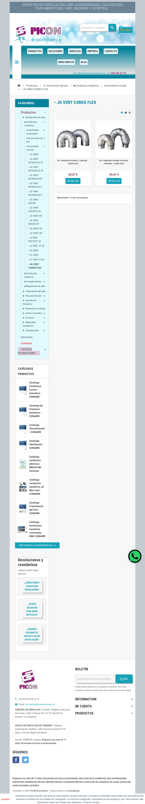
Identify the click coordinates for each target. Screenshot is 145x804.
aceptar (5, 799)
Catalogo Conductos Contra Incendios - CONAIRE (35, 389)
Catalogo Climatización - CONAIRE (37, 428)
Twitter (25, 760)
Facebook (16, 760)
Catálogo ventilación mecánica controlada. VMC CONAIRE (37, 529)
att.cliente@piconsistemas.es (40, 704)
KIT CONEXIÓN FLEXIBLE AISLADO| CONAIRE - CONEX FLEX (114, 162)
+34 (116, 73)
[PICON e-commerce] (38, 33)
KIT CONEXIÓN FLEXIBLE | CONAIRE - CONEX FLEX (72, 162)
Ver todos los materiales (37, 545)
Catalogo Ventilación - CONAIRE (36, 444)
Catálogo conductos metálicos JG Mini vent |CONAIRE (36, 486)
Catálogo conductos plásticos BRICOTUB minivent (35, 463)
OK (125, 679)
